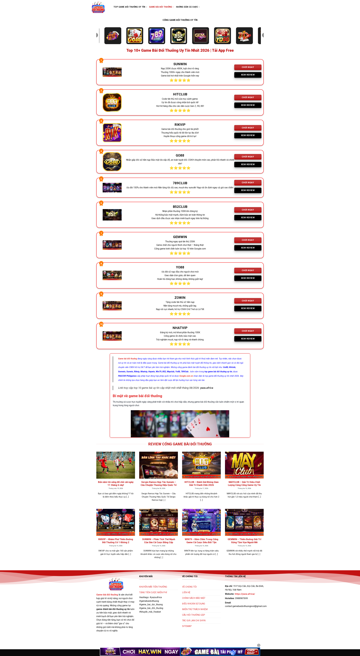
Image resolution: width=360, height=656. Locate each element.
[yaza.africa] (100, 7)
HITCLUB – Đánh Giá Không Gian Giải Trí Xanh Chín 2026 (201, 484)
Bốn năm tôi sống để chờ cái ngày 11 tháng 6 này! (115, 484)
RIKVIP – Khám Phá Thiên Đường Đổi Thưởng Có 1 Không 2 (115, 541)
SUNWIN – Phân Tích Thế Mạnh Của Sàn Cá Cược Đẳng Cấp (158, 541)
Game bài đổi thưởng (160, 7)
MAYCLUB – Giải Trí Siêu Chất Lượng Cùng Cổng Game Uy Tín (244, 484)
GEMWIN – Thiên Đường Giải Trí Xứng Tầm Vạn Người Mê (244, 541)
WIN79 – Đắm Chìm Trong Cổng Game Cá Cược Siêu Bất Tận (201, 541)
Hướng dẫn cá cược (187, 7)
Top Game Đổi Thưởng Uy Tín (129, 7)
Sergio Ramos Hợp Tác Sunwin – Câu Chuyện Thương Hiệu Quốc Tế (158, 484)
